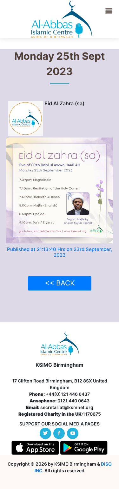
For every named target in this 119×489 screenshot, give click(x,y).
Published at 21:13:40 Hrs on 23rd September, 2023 (59, 252)
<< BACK (60, 283)
